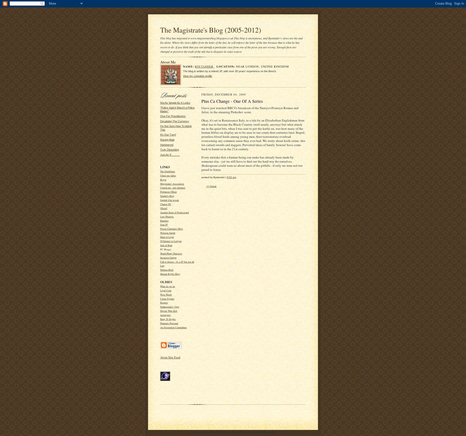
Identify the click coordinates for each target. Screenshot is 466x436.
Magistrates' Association (172, 183)
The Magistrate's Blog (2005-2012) (210, 30)
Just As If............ (170, 154)
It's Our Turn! (168, 134)
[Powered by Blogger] (171, 348)
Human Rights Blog (170, 274)
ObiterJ (163, 208)
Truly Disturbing (169, 149)
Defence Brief (166, 269)
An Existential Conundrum (173, 327)
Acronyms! (165, 315)
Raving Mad (167, 139)
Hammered (166, 144)
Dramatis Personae (169, 323)
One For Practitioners (173, 116)
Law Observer (167, 216)
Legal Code (165, 290)
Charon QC (165, 204)
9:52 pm (231, 177)
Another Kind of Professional (174, 212)
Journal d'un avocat (169, 200)
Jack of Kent (166, 245)
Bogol (163, 179)
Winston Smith (167, 233)
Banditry (164, 220)
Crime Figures (167, 298)
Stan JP (164, 224)
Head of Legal (167, 237)
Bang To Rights (168, 319)
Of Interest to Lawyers (171, 241)
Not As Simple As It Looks (175, 102)
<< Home (211, 186)
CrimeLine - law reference (172, 187)
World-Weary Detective (171, 253)
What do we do (167, 286)
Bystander (205, 66)
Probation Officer (168, 191)
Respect (164, 302)
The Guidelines (167, 171)
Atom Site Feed (170, 357)
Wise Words (166, 294)
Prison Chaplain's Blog (171, 228)
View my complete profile (197, 76)
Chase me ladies (168, 175)
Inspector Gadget (168, 257)
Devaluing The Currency (174, 121)
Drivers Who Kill (168, 311)
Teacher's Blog (167, 196)
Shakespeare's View (169, 306)
